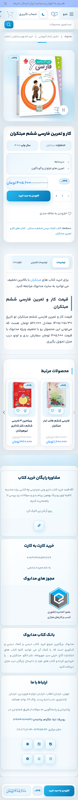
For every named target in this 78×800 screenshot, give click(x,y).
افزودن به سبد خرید (28, 196)
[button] (60, 411)
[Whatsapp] (39, 759)
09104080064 (22, 719)
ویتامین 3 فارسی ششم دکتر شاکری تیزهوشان (21, 426)
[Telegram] (27, 759)
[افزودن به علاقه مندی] (52, 411)
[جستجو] (8, 24)
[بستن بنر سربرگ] (5, 3)
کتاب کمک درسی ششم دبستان (45, 228)
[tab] (60, 262)
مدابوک (68, 36)
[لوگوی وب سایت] (54, 14)
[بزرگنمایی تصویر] (63, 110)
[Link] (39, 525)
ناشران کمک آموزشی (49, 36)
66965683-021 (37, 729)
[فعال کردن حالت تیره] (43, 14)
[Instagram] (50, 759)
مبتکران (35, 279)
